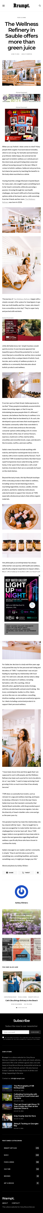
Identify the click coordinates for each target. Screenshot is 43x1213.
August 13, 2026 (18, 1118)
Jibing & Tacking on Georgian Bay (26, 1125)
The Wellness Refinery (21, 299)
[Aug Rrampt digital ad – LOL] (21, 125)
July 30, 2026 (28, 1004)
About (5, 1203)
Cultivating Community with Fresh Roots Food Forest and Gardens (26, 1096)
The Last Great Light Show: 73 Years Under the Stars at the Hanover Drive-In (26, 1106)
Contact (16, 1203)
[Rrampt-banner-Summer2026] (21, 98)
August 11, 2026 (18, 1128)
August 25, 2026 (19, 1090)
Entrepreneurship (10, 997)
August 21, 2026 (18, 1101)
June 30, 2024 (15, 950)
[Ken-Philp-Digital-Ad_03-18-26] (21, 330)
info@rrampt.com (18, 1078)
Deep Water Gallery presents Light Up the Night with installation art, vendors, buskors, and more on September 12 (21, 629)
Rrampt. (8, 1198)
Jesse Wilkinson (16, 1004)
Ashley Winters (27, 54)
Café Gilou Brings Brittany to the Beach (21, 1000)
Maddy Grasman (26, 950)
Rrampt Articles (26, 913)
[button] (16, 1007)
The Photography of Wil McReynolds (24, 1087)
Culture (15, 942)
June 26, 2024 (16, 924)
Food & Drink (21, 17)
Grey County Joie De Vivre (25, 1116)
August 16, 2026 (18, 1111)
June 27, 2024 (15, 54)
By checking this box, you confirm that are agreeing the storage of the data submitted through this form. (22, 1038)
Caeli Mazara (26, 924)
